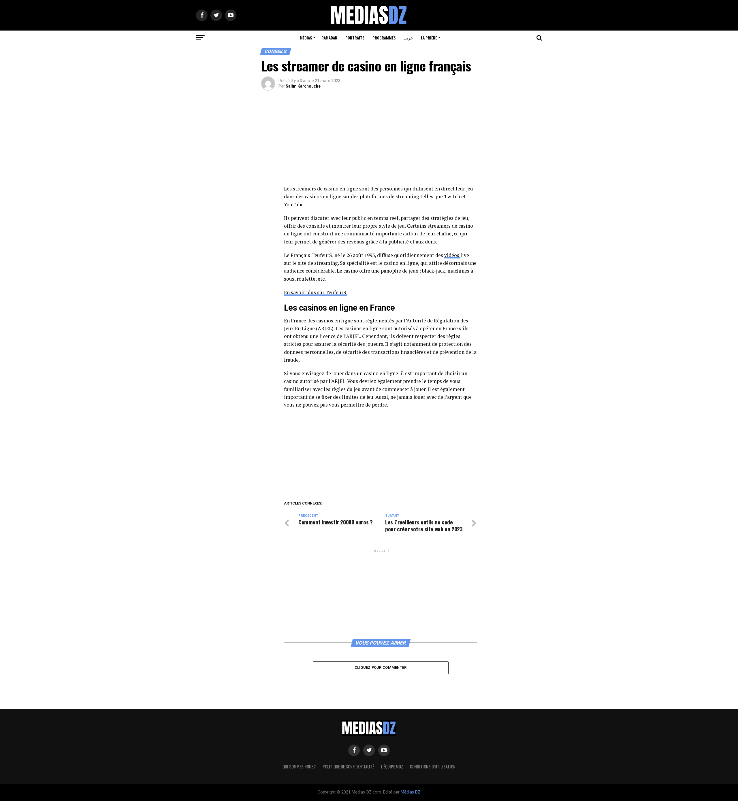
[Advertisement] (380, 142)
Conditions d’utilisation (432, 767)
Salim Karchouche (303, 86)
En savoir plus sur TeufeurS (315, 292)
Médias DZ (410, 792)
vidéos (452, 255)
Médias (306, 38)
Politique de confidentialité (348, 767)
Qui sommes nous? (299, 767)
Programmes (384, 38)
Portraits (354, 38)
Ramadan (329, 38)
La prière (429, 38)
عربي (408, 38)
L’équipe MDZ (392, 767)
